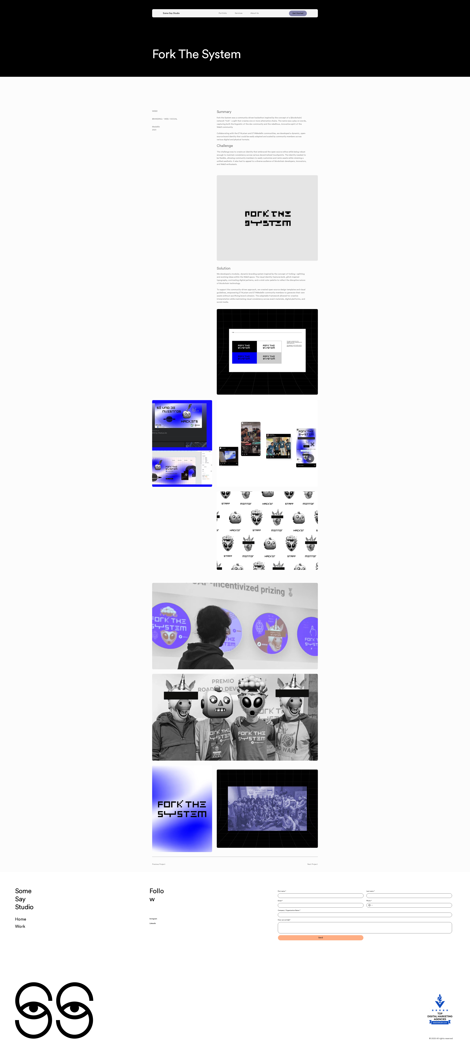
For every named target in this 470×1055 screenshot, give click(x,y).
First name (282, 891)
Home (20, 919)
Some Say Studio (171, 13)
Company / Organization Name (289, 910)
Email (280, 900)
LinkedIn (152, 923)
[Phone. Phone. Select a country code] (370, 905)
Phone (369, 900)
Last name (370, 891)
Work (20, 926)
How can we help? (284, 920)
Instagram (153, 919)
